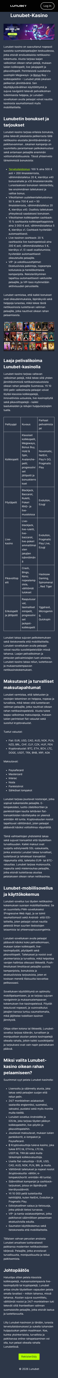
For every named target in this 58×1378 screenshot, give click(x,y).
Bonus (37, 75)
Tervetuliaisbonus (19, 169)
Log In (47, 5)
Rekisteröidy (29, 1356)
